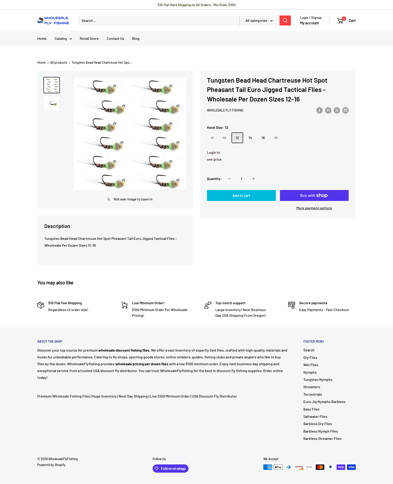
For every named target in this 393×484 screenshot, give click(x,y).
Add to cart (241, 195)
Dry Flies (310, 357)
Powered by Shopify (51, 465)
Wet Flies (310, 364)
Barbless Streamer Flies (322, 438)
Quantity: (214, 178)
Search (309, 350)
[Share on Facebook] (319, 110)
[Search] (285, 20)
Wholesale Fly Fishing (225, 110)
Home (42, 38)
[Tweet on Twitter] (337, 110)
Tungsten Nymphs (318, 379)
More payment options (314, 208)
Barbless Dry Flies (317, 423)
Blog (135, 38)
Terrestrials (312, 394)
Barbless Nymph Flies (320, 431)
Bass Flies (311, 409)
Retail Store (89, 38)
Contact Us (115, 38)
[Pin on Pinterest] (328, 110)
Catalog (61, 38)
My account (309, 22)
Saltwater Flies (315, 416)
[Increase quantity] (253, 178)
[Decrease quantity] (229, 178)
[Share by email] (345, 110)
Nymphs (310, 372)
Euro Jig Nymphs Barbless (324, 401)
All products (58, 62)
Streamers (311, 387)
